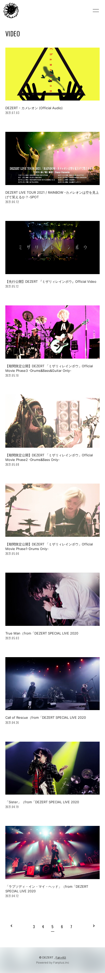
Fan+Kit (61, 957)
